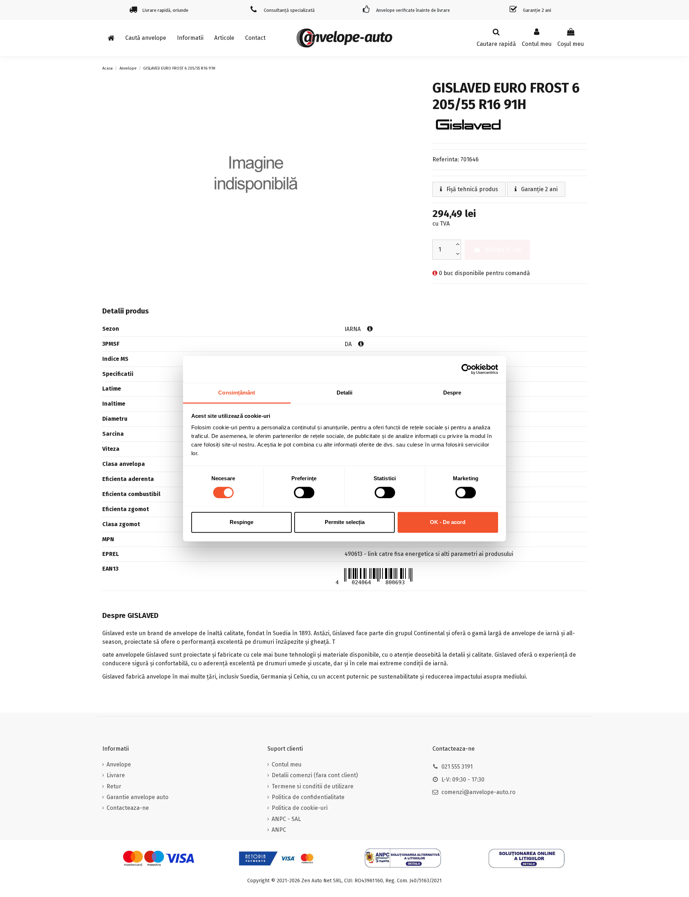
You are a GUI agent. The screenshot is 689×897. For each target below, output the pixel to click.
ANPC (279, 829)
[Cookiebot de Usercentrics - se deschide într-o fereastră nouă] (466, 369)
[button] (190, 38)
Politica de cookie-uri (300, 807)
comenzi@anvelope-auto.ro (478, 792)
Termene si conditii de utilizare (312, 786)
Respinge (241, 522)
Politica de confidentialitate (308, 797)
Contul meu (286, 764)
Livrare (116, 775)
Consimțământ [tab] (236, 393)
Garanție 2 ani (539, 189)
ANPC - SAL (286, 819)
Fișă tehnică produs (471, 189)
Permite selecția (345, 522)
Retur (114, 786)
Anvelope (119, 764)
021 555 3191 (457, 766)
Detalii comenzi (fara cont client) (315, 775)
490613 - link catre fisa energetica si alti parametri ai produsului (428, 554)
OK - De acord (447, 522)
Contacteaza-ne (128, 807)
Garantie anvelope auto (137, 797)
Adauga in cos (503, 249)
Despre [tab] (452, 393)
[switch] (304, 492)
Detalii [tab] (345, 393)
